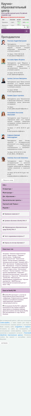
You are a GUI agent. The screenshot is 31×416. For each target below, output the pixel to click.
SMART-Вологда (16, 281)
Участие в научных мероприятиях (15, 271)
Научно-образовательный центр (13, 7)
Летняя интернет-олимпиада (16, 260)
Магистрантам (23, 276)
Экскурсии (6, 253)
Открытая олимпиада (21, 265)
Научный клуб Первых (10, 204)
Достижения (10, 264)
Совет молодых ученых (10, 269)
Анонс (4, 284)
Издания (6, 208)
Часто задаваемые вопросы (14, 236)
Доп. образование (9, 196)
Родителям (20, 272)
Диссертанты (6, 276)
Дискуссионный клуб (9, 259)
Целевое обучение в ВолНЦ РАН (15, 221)
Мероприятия (10, 265)
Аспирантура (7, 189)
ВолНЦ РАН (7, 277)
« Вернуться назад (7, 180)
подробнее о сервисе (22, 326)
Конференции (17, 257)
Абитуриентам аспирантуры (20, 267)
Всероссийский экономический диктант (14, 283)
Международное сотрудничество (12, 279)
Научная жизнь (7, 257)
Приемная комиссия (11, 214)
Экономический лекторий (10, 262)
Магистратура (7, 193)
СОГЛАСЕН (4, 343)
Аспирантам (7, 267)
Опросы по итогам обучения (14, 243)
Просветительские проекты (12, 200)
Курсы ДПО (24, 274)
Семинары (21, 255)
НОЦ (4, 185)
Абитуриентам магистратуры (11, 274)
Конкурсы (5, 271)
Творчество (15, 276)
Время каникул (12, 255)
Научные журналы (15, 271)
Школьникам (22, 269)
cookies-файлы (5, 322)
